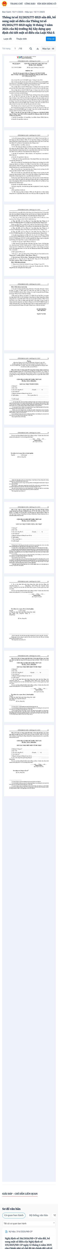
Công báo (30, 3)
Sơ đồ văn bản (11, 1209)
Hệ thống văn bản (38, 1215)
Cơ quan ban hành (13, 1215)
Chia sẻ (50, 39)
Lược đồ (8, 39)
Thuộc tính (21, 39)
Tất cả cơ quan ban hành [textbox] (15, 1223)
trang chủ (16, 3)
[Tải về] (37, 48)
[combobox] (29, 1223)
